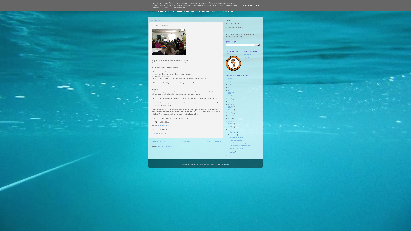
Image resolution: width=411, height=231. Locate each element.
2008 (230, 127)
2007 (230, 129)
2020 (230, 93)
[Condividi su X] (164, 122)
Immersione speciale (236, 137)
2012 (230, 115)
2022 (230, 87)
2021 (230, 90)
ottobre (232, 152)
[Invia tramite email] (160, 122)
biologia (161, 125)
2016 (230, 104)
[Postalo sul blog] (162, 122)
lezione (166, 125)
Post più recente (158, 142)
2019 (230, 96)
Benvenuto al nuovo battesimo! (239, 146)
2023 (230, 84)
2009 (230, 124)
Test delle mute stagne (237, 148)
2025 (230, 82)
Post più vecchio (213, 142)
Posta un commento (161, 133)
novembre (233, 135)
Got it (257, 5)
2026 (230, 79)
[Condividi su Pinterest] (168, 122)
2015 (230, 107)
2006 (230, 155)
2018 (230, 99)
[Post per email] (156, 122)
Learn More (247, 5)
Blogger (226, 164)
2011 (230, 118)
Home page (186, 142)
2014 (230, 110)
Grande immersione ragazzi (238, 143)
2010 (230, 121)
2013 (230, 113)
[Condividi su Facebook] (166, 122)
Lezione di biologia (235, 140)
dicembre (233, 132)
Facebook (247, 54)
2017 (230, 101)
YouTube (247, 57)
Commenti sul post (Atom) (167, 146)
